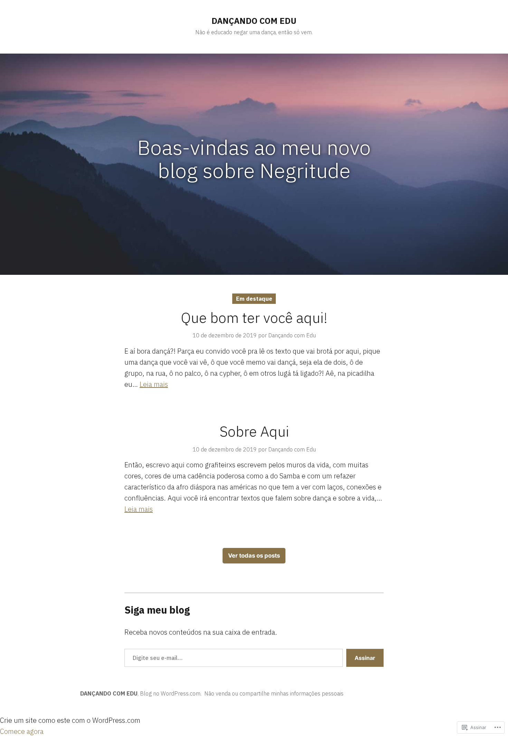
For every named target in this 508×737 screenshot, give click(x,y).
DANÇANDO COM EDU (254, 20)
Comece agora (22, 731)
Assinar (365, 657)
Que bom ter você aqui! (254, 317)
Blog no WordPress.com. (170, 693)
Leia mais (154, 384)
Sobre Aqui (254, 431)
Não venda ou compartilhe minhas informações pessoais (274, 693)
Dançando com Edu (292, 335)
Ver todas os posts (254, 555)
